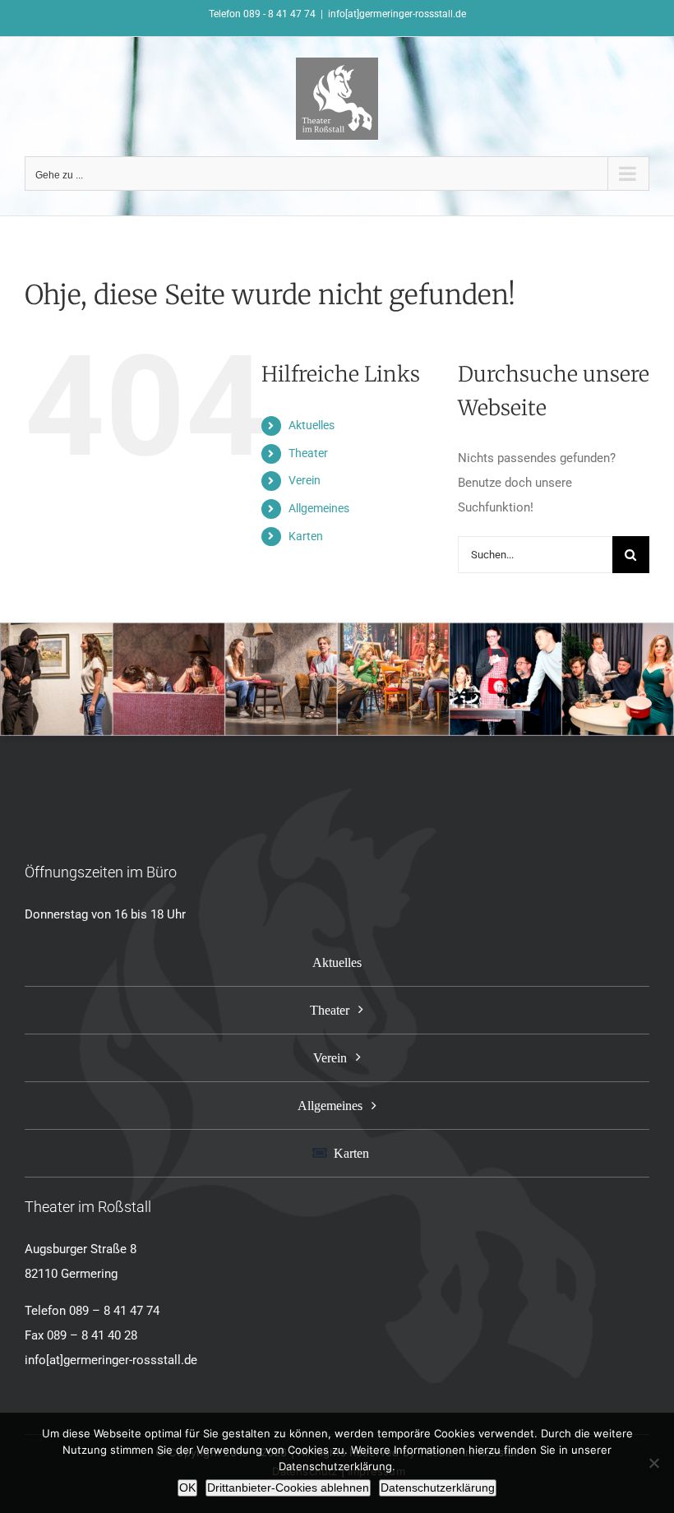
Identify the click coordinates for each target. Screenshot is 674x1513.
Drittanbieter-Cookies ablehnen (288, 1487)
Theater (308, 453)
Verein (305, 480)
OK (187, 1487)
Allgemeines (319, 508)
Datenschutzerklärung (438, 1487)
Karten (306, 536)
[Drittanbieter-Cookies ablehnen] (653, 1463)
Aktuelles (312, 425)
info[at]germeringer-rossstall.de (397, 14)
